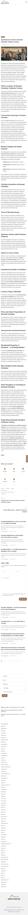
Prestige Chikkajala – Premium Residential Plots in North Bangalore (13, 608)
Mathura (2, 809)
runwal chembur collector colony (7, 492)
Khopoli (2, 794)
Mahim (2, 807)
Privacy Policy (20, 910)
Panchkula (3, 834)
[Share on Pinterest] (10, 458)
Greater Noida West (5, 766)
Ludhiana (3, 803)
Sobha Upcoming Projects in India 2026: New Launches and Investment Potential (13, 648)
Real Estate (3, 857)
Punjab (2, 848)
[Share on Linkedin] (14, 458)
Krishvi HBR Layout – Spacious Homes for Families (15, 510)
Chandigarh (3, 744)
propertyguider (5, 531)
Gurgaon (3, 769)
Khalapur (3, 791)
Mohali (2, 814)
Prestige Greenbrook (5, 843)
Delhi (2, 751)
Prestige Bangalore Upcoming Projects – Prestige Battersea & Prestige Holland (13, 634)
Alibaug (2, 726)
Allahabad (3, 728)
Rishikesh (3, 861)
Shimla (2, 868)
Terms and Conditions (9, 910)
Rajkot (2, 852)
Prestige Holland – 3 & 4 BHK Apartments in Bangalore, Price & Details (14, 550)
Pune (2, 845)
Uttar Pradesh (4, 879)
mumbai (7, 488)
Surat (2, 873)
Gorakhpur (3, 762)
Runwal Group (15, 217)
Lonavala (3, 798)
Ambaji (2, 730)
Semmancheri (4, 866)
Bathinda (3, 742)
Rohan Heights (4, 864)
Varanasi (3, 884)
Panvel (2, 839)
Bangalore (3, 739)
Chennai (2, 746)
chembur (2, 488)
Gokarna (3, 760)
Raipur (2, 850)
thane (2, 875)
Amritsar (2, 732)
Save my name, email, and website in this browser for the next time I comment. (14, 594)
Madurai (2, 805)
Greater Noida (4, 764)
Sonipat (2, 870)
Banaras (2, 737)
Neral (2, 825)
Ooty (2, 832)
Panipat (2, 836)
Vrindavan (3, 886)
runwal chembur (4, 490)
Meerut (2, 812)
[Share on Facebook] (2, 458)
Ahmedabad (3, 723)
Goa (2, 757)
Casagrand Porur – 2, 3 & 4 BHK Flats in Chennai (13, 622)
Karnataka (3, 789)
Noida (2, 830)
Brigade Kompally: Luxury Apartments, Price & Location (13, 707)
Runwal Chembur (9, 70)
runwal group (3, 493)
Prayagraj (3, 841)
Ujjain (2, 877)
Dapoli (2, 748)
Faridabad (3, 753)
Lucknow (3, 800)
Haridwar (3, 771)
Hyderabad (3, 778)
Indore (2, 780)
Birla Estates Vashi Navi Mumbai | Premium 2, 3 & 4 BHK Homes (13, 715)
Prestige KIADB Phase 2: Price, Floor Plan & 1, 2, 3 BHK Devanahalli (13, 522)
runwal (12, 488)
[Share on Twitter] (6, 458)
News (3, 36)
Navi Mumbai (3, 823)
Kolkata (2, 796)
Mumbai (2, 816)
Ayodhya (3, 735)
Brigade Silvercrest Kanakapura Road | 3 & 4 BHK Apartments (11, 711)
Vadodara (3, 882)
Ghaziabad (3, 755)
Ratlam (2, 855)
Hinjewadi (3, 775)
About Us (17, 911)
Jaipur (2, 782)
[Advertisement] (14, 18)
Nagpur (2, 821)
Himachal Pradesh (5, 773)
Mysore (2, 818)
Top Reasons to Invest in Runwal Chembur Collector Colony (13, 501)
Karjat (2, 787)
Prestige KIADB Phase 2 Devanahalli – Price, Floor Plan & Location (12, 536)
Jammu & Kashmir (5, 784)
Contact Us (11, 911)
